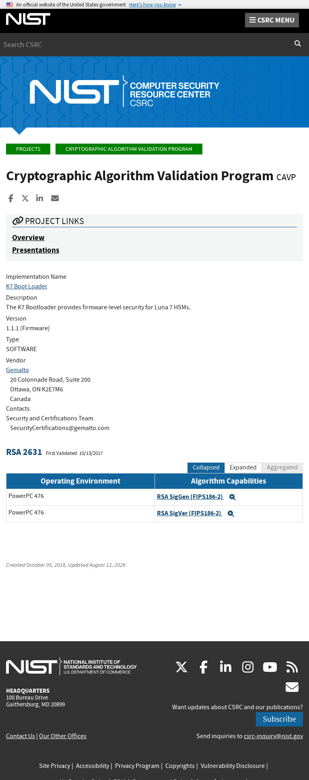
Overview (28, 238)
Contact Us (20, 736)
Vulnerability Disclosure (233, 766)
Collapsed (206, 467)
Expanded (243, 467)
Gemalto (17, 370)
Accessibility (92, 766)
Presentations (35, 250)
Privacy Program (137, 766)
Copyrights (180, 766)
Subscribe (279, 719)
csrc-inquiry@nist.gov (273, 736)
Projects (28, 149)
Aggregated (282, 467)
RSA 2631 (24, 452)
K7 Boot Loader (26, 286)
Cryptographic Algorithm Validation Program (129, 149)
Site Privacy (54, 766)
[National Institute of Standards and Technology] (71, 666)
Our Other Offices (63, 736)
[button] (232, 497)
